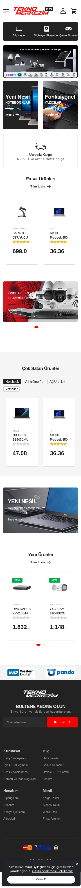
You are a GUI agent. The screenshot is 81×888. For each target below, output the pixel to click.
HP (51, 228)
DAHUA (16, 604)
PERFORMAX (20, 228)
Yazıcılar (11, 389)
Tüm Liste (37, 186)
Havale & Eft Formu (56, 772)
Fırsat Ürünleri (52, 818)
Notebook (12, 381)
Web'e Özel (50, 812)
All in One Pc (34, 381)
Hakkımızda (50, 758)
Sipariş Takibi (51, 805)
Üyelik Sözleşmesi (15, 765)
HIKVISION (56, 604)
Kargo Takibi (51, 798)
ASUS (16, 431)
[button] (36, 327)
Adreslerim (10, 818)
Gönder (59, 722)
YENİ (17, 580)
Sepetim (8, 805)
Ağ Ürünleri (57, 381)
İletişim (47, 779)
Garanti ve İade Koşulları (19, 779)
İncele (9, 114)
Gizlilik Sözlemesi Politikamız (52, 871)
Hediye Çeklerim (14, 812)
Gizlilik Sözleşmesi (15, 772)
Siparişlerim (11, 798)
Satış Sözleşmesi (15, 758)
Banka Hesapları (53, 765)
